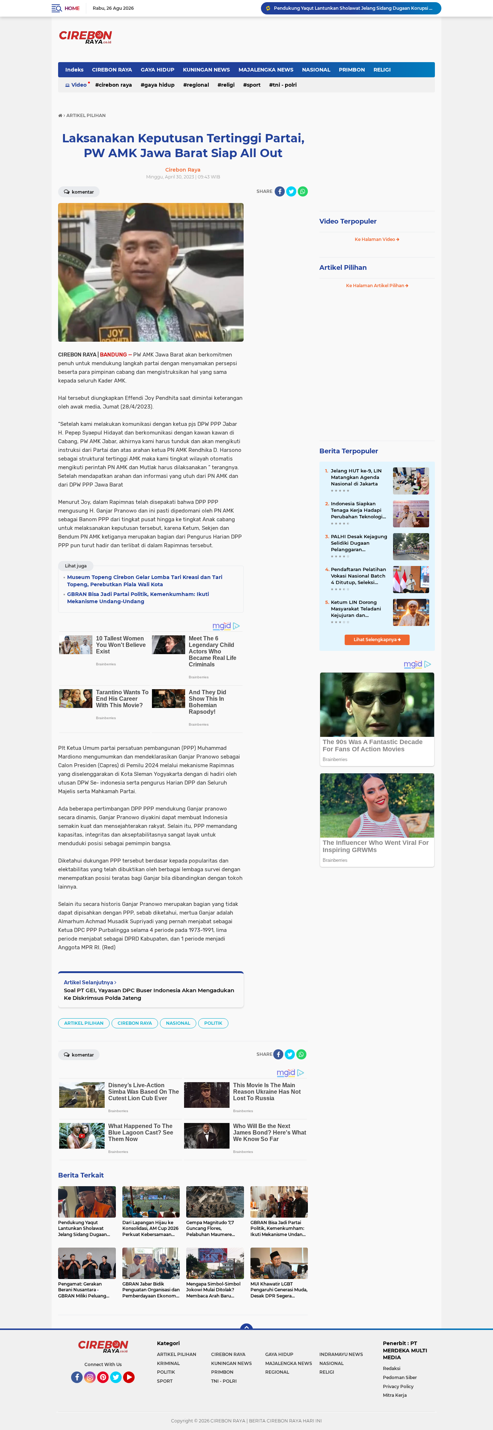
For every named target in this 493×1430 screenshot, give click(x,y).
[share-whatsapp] (303, 191)
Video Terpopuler (348, 221)
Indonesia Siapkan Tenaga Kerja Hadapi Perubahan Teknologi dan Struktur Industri (357, 510)
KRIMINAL (168, 1363)
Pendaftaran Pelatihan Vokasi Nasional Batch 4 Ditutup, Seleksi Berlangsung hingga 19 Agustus (359, 576)
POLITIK (213, 1023)
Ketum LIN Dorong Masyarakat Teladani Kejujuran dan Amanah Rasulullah (356, 609)
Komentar (82, 192)
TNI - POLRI (285, 85)
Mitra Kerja (395, 1395)
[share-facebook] (280, 191)
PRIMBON (352, 69)
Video (79, 85)
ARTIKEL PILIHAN (84, 1023)
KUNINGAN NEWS (206, 69)
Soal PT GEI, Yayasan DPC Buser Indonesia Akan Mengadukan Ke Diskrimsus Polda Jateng (149, 994)
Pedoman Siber (400, 1377)
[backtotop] (246, 1329)
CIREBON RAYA (112, 69)
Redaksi (391, 1368)
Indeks (74, 69)
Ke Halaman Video (375, 239)
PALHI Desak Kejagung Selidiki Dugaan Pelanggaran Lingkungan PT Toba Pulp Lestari (359, 543)
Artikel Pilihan (343, 268)
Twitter (119, 1386)
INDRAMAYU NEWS (341, 1354)
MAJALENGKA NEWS (266, 69)
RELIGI (382, 69)
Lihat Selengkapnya (376, 639)
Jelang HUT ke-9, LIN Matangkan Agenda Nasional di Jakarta (356, 477)
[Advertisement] (279, 311)
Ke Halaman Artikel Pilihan (375, 285)
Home (72, 8)
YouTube (133, 1386)
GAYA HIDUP (157, 69)
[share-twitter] (291, 191)
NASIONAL (316, 69)
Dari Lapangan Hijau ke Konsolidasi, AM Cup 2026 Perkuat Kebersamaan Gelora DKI (354, 8)
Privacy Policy (398, 1386)
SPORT (254, 85)
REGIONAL (198, 85)
